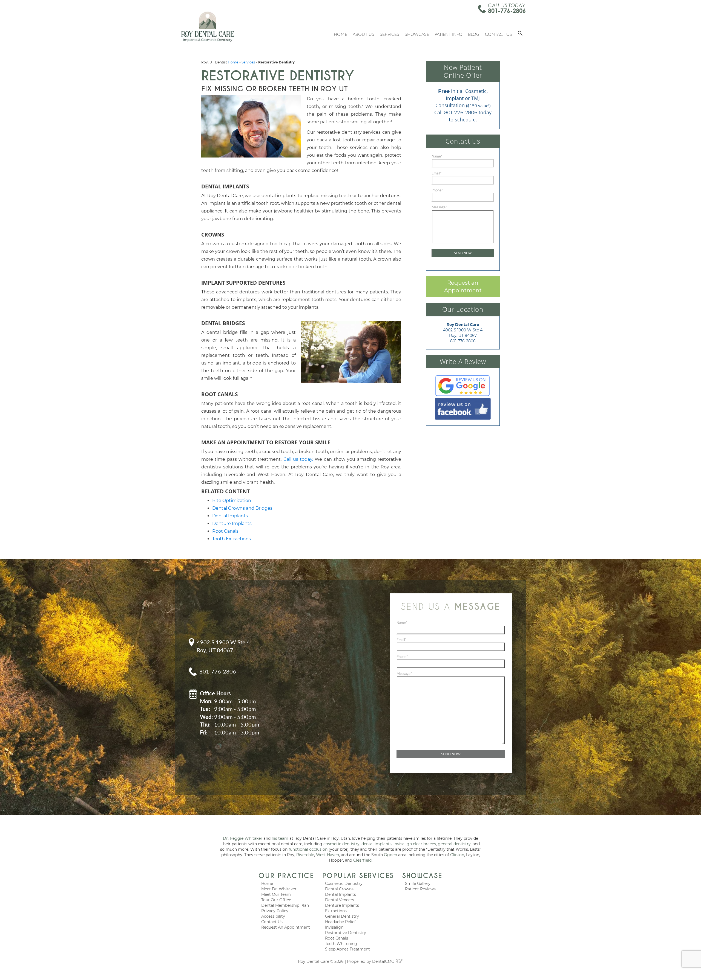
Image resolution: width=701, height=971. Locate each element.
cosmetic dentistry (341, 843)
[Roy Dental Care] (207, 26)
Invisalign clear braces (414, 843)
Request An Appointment (285, 927)
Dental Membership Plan (285, 905)
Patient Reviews (420, 889)
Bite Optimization (231, 500)
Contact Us (498, 34)
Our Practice (286, 875)
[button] (520, 34)
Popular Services (358, 875)
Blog (473, 34)
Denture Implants (232, 523)
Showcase (417, 34)
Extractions (336, 910)
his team (280, 838)
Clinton (457, 854)
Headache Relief (340, 921)
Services (389, 34)
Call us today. (298, 459)
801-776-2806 (507, 10)
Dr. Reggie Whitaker (242, 838)
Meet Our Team (276, 894)
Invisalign (334, 927)
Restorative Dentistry (345, 932)
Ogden (390, 854)
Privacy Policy (274, 910)
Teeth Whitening (341, 943)
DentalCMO (384, 961)
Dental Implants (230, 515)
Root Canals (225, 531)
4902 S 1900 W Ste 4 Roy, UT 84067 (223, 646)
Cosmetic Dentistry (344, 883)
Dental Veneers (339, 899)
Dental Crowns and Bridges (242, 508)
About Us (363, 34)
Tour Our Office (276, 899)
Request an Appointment (463, 286)
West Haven (327, 854)
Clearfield (362, 860)
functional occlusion (308, 849)
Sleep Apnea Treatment (347, 949)
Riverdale (305, 854)
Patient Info (448, 34)
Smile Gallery (417, 883)
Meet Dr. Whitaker (279, 889)
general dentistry (454, 843)
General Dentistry (342, 916)
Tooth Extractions (231, 538)
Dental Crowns (339, 889)
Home (340, 34)
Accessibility (273, 916)
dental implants (376, 843)
